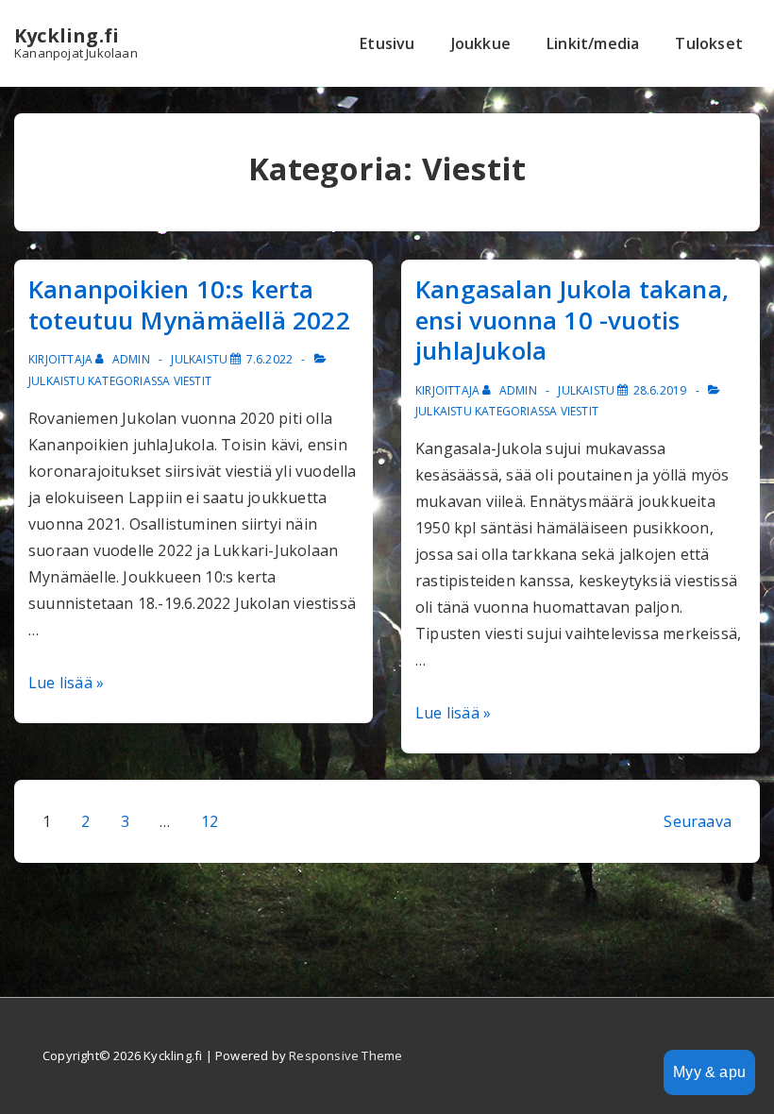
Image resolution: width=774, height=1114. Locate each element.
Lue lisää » (66, 682)
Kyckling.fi (66, 35)
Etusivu (387, 43)
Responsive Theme (345, 1055)
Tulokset (709, 43)
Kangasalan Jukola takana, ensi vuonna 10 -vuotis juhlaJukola (572, 319)
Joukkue (481, 43)
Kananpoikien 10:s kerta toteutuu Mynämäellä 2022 (189, 304)
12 (209, 821)
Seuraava (698, 821)
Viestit (192, 381)
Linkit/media (593, 43)
